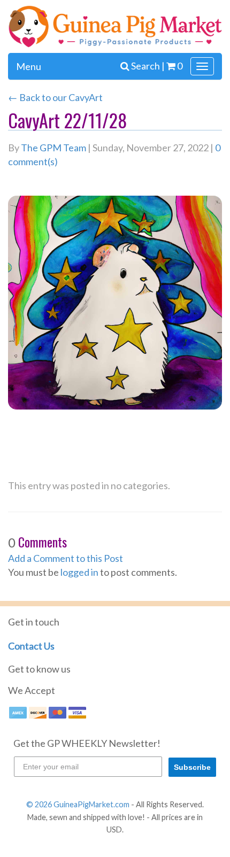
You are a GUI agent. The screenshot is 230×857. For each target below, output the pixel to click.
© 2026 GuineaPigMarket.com (77, 804)
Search (146, 66)
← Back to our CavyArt (55, 97)
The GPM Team (53, 147)
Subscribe (192, 767)
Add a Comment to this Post (65, 558)
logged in (79, 572)
